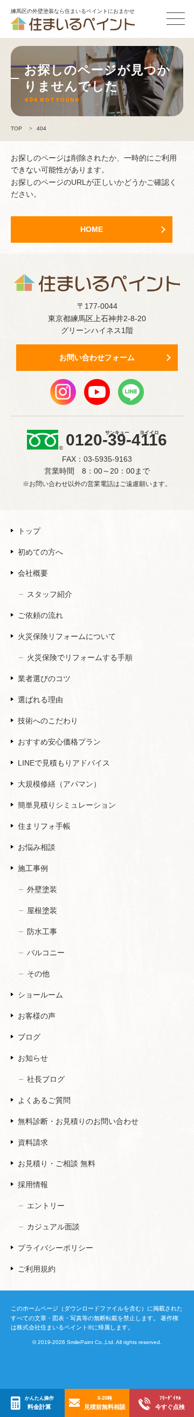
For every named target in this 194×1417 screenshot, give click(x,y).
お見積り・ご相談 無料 (56, 1163)
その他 (38, 973)
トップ (29, 531)
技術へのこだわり (48, 720)
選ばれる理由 (40, 699)
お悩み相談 (37, 847)
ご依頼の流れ (40, 615)
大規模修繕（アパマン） (59, 784)
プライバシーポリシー (55, 1247)
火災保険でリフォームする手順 (80, 657)
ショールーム (40, 994)
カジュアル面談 (53, 1226)
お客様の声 (37, 1016)
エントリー (46, 1205)
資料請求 (33, 1142)
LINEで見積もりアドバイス (64, 763)
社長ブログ (46, 1079)
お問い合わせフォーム (97, 357)
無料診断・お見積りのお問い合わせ (78, 1121)
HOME (91, 229)
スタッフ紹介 (49, 594)
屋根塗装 (42, 910)
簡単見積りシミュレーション (67, 805)
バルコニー (46, 952)
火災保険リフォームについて (67, 636)
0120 (116, 439)
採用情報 (33, 1184)
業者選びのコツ (44, 678)
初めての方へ (40, 552)
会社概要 (33, 573)
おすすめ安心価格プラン (59, 741)
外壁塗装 (42, 889)
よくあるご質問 (44, 1100)
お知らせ (33, 1058)
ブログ (29, 1037)
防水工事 (42, 931)
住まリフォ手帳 (44, 826)
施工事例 (33, 868)
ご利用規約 (37, 1269)
